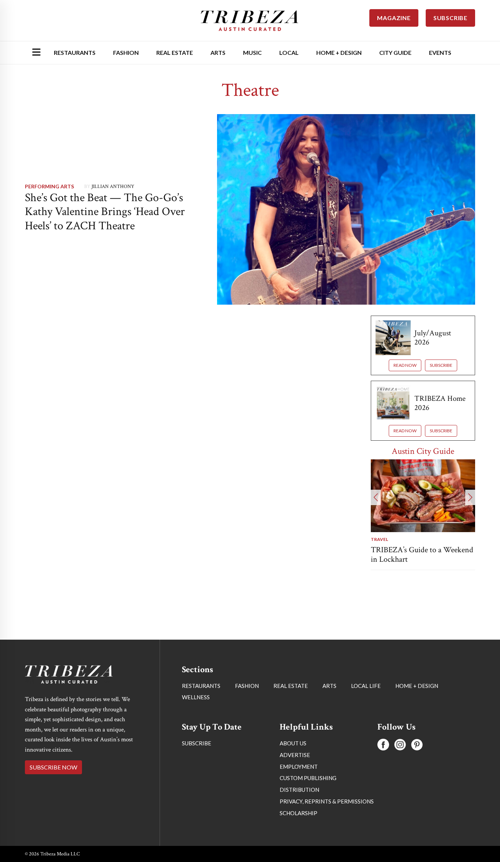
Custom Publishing (308, 778)
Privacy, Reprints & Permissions (327, 801)
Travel (379, 539)
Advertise (295, 755)
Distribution (299, 789)
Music (252, 52)
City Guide (395, 52)
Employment (299, 766)
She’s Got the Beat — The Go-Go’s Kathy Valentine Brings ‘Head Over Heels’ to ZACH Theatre (105, 211)
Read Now (405, 365)
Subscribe (441, 365)
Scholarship (298, 813)
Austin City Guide (423, 451)
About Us (293, 743)
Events (440, 52)
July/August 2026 (432, 337)
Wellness (196, 697)
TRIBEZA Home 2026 (440, 403)
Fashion (126, 52)
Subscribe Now (53, 767)
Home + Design (339, 52)
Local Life (366, 685)
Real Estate (174, 52)
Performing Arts (49, 186)
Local (289, 52)
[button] (376, 497)
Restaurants (75, 52)
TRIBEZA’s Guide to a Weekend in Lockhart (422, 555)
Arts (217, 52)
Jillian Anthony (113, 186)
